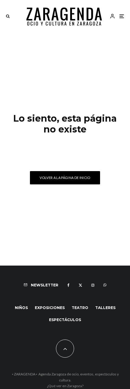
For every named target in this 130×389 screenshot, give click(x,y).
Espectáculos (65, 319)
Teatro (80, 307)
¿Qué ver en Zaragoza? (65, 386)
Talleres (105, 307)
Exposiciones (50, 307)
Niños (21, 307)
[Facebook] (68, 285)
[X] (80, 285)
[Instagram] (93, 285)
